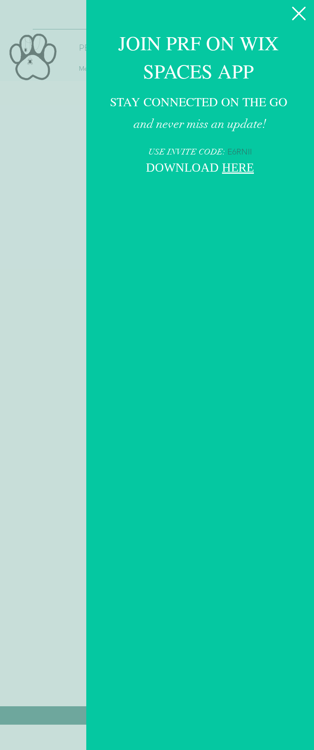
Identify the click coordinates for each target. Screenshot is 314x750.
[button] (299, 13)
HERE (238, 168)
